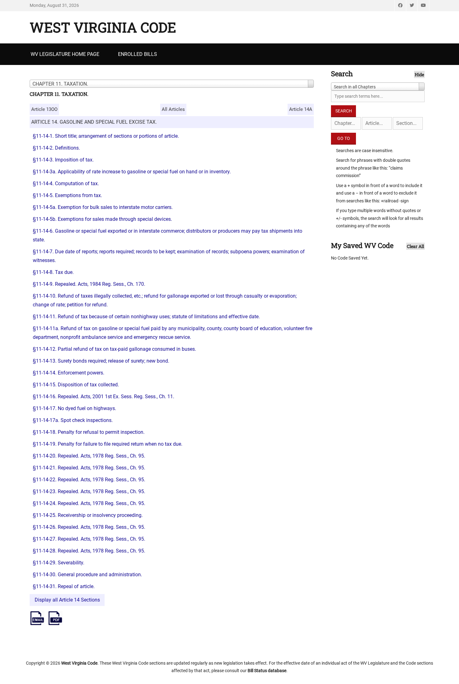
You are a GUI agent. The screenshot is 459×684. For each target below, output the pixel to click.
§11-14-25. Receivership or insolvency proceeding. (88, 515)
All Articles (173, 109)
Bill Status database (267, 670)
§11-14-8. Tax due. (53, 272)
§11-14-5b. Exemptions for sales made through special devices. (102, 219)
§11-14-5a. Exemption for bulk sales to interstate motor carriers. (103, 207)
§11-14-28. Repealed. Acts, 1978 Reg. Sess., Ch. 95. (89, 551)
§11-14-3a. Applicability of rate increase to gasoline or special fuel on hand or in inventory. (132, 172)
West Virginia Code (103, 27)
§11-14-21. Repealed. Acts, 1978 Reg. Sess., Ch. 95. (89, 468)
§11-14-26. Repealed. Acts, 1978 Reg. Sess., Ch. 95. (89, 527)
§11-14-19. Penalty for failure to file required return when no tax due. (107, 444)
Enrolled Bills (137, 54)
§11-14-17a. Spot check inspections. (73, 420)
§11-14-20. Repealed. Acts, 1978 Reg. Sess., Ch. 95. (89, 456)
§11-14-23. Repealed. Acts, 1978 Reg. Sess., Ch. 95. (89, 491)
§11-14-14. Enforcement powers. (68, 373)
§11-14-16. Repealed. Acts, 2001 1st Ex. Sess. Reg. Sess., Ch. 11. (103, 396)
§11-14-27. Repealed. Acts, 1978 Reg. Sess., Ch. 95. (89, 539)
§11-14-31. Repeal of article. (64, 586)
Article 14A (300, 109)
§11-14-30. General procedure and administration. (87, 574)
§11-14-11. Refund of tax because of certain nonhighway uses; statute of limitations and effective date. (146, 317)
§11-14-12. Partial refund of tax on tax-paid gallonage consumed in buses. (114, 349)
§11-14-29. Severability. (58, 563)
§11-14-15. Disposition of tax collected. (76, 385)
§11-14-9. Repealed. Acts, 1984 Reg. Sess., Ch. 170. (89, 284)
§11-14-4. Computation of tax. (66, 183)
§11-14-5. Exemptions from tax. (67, 195)
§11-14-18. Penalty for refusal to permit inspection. (89, 432)
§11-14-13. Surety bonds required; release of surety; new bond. (101, 361)
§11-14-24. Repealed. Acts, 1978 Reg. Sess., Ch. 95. (89, 503)
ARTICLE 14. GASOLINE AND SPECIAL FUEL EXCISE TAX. (94, 122)
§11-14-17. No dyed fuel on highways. (74, 408)
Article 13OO (44, 109)
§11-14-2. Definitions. (56, 148)
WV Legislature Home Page (65, 54)
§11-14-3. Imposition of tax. (63, 160)
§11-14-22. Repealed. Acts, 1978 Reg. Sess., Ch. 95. (89, 480)
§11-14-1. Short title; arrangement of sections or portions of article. (106, 136)
